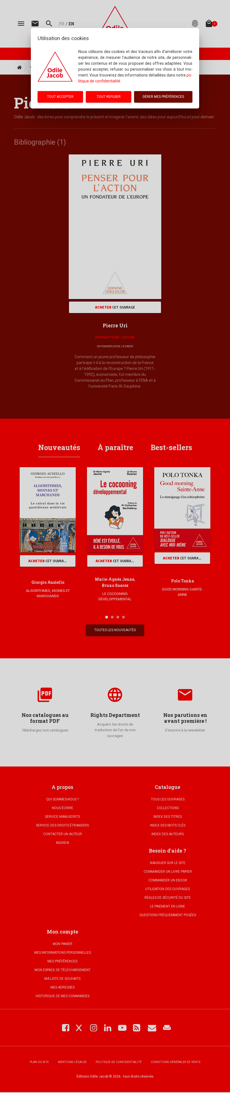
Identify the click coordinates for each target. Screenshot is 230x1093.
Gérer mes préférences (163, 97)
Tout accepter (60, 97)
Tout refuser (109, 97)
